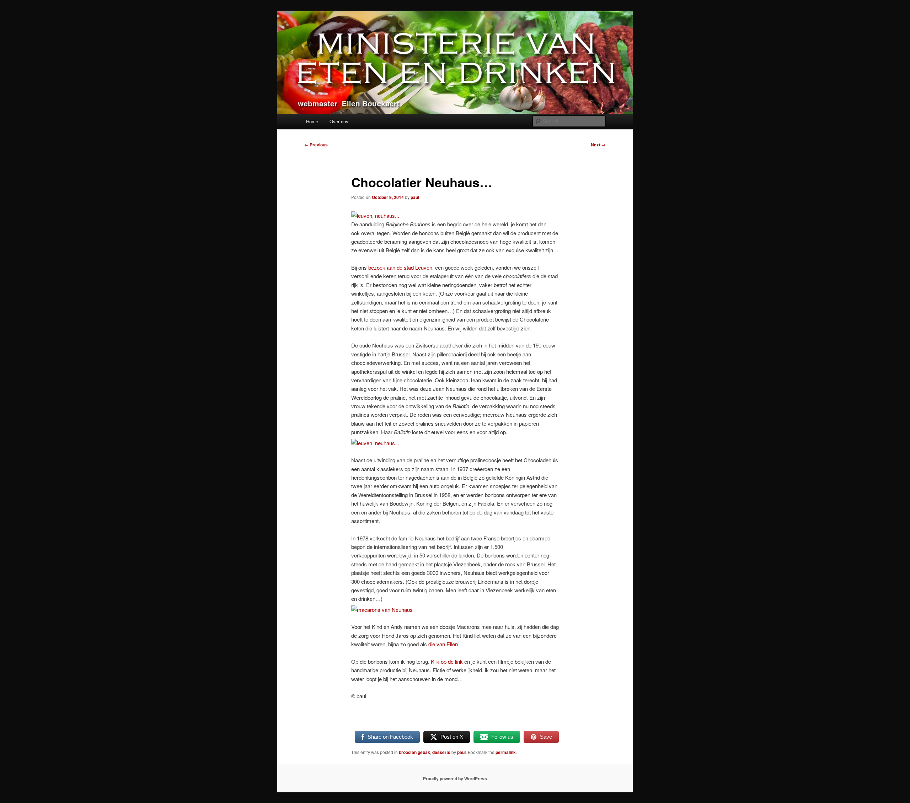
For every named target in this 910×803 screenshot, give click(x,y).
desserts (441, 752)
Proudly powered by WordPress (455, 778)
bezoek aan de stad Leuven (400, 267)
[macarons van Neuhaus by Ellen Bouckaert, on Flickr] (382, 609)
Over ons (339, 121)
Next (598, 144)
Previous (316, 144)
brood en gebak (414, 752)
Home (312, 121)
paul (415, 197)
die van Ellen (443, 644)
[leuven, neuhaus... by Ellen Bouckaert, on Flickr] (375, 215)
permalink (506, 752)
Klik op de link (447, 661)
